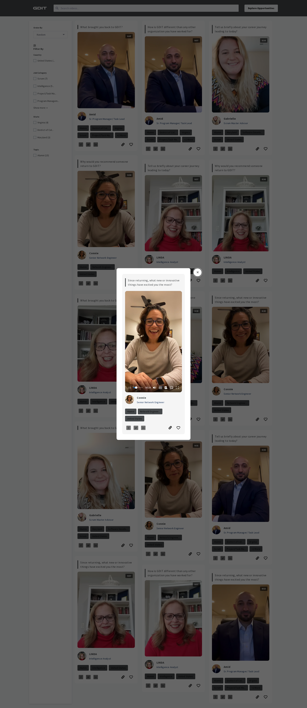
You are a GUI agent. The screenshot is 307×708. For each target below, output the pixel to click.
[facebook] (128, 428)
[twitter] (136, 428)
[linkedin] (143, 428)
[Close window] (197, 272)
